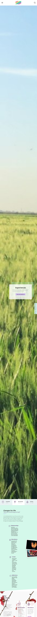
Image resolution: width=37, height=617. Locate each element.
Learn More (29, 616)
